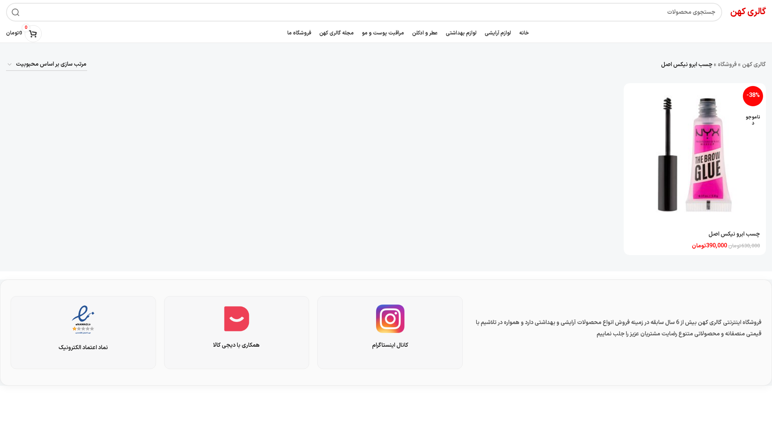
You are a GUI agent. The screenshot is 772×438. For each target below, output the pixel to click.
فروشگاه (727, 64)
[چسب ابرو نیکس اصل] (695, 154)
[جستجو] (15, 12)
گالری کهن (754, 64)
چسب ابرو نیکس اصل (734, 234)
